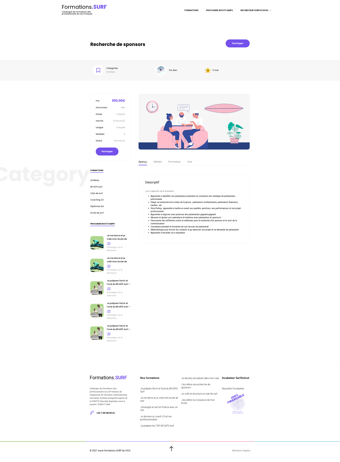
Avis (189, 161)
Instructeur (101, 107)
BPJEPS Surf (96, 186)
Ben (175, 70)
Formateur (174, 161)
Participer (237, 43)
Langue (99, 127)
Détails (158, 161)
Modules (100, 134)
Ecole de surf (97, 212)
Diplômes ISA (97, 206)
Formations (191, 10)
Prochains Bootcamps (219, 10)
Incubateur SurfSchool (255, 10)
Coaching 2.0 (97, 199)
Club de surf (96, 193)
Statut (99, 140)
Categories (112, 68)
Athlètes (110, 71)
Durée (99, 114)
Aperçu (143, 161)
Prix (97, 100)
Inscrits (99, 120)
